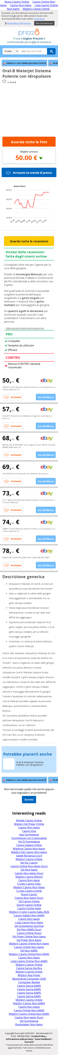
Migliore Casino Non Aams (29, 848)
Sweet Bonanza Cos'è (29, 855)
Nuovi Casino (29, 894)
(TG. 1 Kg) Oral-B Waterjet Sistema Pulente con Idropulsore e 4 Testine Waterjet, (28, 501)
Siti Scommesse (29, 1021)
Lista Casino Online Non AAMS (29, 961)
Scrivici (29, 799)
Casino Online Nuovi (29, 933)
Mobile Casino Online (29, 820)
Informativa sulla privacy (19, 23)
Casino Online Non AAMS (29, 1010)
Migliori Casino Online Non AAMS (29, 954)
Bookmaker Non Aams (29, 1024)
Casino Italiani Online (29, 845)
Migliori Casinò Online (29, 971)
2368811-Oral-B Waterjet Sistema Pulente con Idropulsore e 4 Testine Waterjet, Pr (28, 530)
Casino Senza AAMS (29, 986)
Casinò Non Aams (29, 1007)
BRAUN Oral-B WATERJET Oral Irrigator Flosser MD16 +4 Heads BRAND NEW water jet (28, 446)
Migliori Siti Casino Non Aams (29, 852)
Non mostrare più (44, 23)
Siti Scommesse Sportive (29, 926)
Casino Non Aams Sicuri (29, 873)
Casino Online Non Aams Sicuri (29, 866)
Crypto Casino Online (29, 891)
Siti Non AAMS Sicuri (29, 929)
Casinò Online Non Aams (29, 947)
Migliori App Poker (29, 975)
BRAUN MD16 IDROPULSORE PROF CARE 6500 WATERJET (26, 557)
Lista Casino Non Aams (29, 922)
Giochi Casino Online (29, 905)
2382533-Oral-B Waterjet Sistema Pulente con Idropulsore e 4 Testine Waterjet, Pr (28, 388)
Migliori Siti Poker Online (29, 824)
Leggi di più (39, 18)
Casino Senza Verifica (29, 968)
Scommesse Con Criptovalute (29, 838)
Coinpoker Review (29, 982)
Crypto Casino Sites (29, 884)
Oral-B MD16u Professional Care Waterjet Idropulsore (25, 473)
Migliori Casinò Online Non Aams (29, 943)
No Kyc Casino (29, 862)
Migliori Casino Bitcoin (29, 877)
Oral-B (13, 82)
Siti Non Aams (29, 869)
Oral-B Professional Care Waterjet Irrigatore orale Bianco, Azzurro (27, 417)
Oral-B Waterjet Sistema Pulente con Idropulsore (26, 73)
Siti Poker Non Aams (29, 940)
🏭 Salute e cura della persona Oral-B (24, 63)
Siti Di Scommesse (29, 841)
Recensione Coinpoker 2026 (29, 979)
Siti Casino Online (29, 901)
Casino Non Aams (20, 5)
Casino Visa (29, 831)
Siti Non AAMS (29, 950)
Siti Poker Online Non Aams (29, 936)
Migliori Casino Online (36, 9)
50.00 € (26, 157)
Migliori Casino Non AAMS (29, 1003)
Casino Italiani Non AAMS (29, 915)
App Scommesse (29, 834)
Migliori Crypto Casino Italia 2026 (29, 912)
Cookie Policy (38, 1036)
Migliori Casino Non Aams (29, 887)
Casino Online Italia (29, 908)
